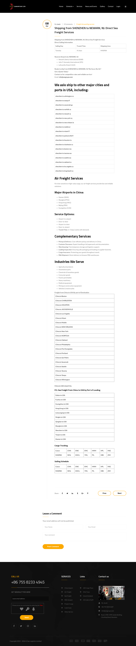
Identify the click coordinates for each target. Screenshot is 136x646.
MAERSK (58, 455)
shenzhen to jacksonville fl (64, 136)
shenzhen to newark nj (63, 114)
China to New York (61, 331)
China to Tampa (60, 375)
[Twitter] (21, 626)
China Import (69, 588)
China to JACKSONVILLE (64, 309)
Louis (58, 24)
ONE (77, 451)
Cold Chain (68, 608)
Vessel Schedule (88, 596)
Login (118, 6)
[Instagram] (28, 626)
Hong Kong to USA (61, 408)
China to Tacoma (61, 371)
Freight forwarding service (85, 24)
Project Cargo (69, 604)
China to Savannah (61, 362)
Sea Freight (68, 596)
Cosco (57, 451)
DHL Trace (86, 592)
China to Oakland (61, 340)
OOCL (77, 455)
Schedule (69, 6)
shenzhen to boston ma (63, 149)
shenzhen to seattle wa (63, 158)
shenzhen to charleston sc (64, 144)
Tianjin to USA (60, 435)
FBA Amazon (69, 600)
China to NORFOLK (62, 336)
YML (86, 455)
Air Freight (68, 592)
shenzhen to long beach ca (64, 171)
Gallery (102, 6)
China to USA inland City (63, 386)
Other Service (69, 612)
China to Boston (61, 296)
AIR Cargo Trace (88, 588)
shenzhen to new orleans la (64, 122)
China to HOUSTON (62, 305)
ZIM (109, 455)
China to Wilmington (62, 380)
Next (120, 493)
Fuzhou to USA (60, 400)
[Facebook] (14, 626)
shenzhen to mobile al (62, 127)
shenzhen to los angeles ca (64, 166)
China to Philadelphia (62, 344)
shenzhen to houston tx (63, 140)
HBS (102, 455)
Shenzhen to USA (61, 430)
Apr (47, 24)
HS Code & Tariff (88, 600)
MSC (109, 451)
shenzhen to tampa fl (62, 100)
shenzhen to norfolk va (63, 109)
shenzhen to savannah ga (64, 105)
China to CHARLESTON (63, 300)
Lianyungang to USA (62, 413)
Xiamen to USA (60, 439)
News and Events (91, 6)
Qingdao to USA (61, 422)
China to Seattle (60, 366)
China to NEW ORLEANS (64, 327)
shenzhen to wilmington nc (64, 96)
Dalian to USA (60, 395)
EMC (86, 451)
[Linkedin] (35, 626)
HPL (102, 451)
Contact (110, 6)
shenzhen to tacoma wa (63, 153)
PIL (93, 455)
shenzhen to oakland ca (63, 162)
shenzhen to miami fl (62, 131)
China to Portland (61, 353)
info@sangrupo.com (66, 77)
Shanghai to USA (61, 426)
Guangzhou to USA (62, 404)
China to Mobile (61, 322)
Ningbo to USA (60, 417)
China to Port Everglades (63, 349)
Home (61, 6)
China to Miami (60, 318)
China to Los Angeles (62, 314)
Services (79, 6)
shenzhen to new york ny (63, 118)
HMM (94, 451)
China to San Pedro (62, 358)
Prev (104, 493)
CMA (69, 451)
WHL (69, 455)
